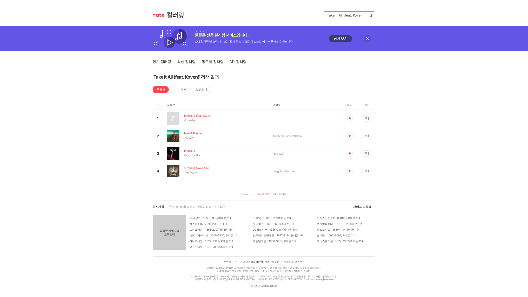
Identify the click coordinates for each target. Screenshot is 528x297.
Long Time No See (284, 171)
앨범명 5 (201, 89)
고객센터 (299, 261)
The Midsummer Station (287, 136)
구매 (366, 118)
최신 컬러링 (186, 61)
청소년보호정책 (273, 261)
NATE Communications (265, 285)
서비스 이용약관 (233, 261)
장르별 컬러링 (213, 61)
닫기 (367, 38)
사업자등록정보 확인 (326, 276)
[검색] (370, 15)
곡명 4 (161, 89)
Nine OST (278, 153)
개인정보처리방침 (253, 261)
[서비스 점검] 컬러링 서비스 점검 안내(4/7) (197, 206)
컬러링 (177, 15)
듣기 (350, 118)
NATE (158, 15)
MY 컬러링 (238, 61)
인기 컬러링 (162, 61)
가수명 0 (180, 89)
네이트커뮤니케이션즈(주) (219, 268)
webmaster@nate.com (322, 279)
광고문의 (288, 261)
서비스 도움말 (362, 206)
